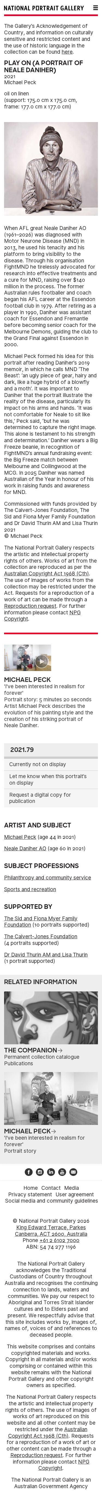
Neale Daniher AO (25, 848)
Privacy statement (30, 1194)
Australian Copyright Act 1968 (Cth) (46, 574)
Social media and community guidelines (51, 1201)
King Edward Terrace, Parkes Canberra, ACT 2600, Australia (51, 1230)
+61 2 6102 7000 (59, 1240)
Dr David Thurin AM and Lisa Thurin (46, 955)
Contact (51, 1188)
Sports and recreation (30, 889)
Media (71, 1188)
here (67, 52)
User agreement (74, 1194)
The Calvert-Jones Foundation (40, 936)
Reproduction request (30, 606)
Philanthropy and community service (47, 878)
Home (30, 1188)
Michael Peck (20, 82)
